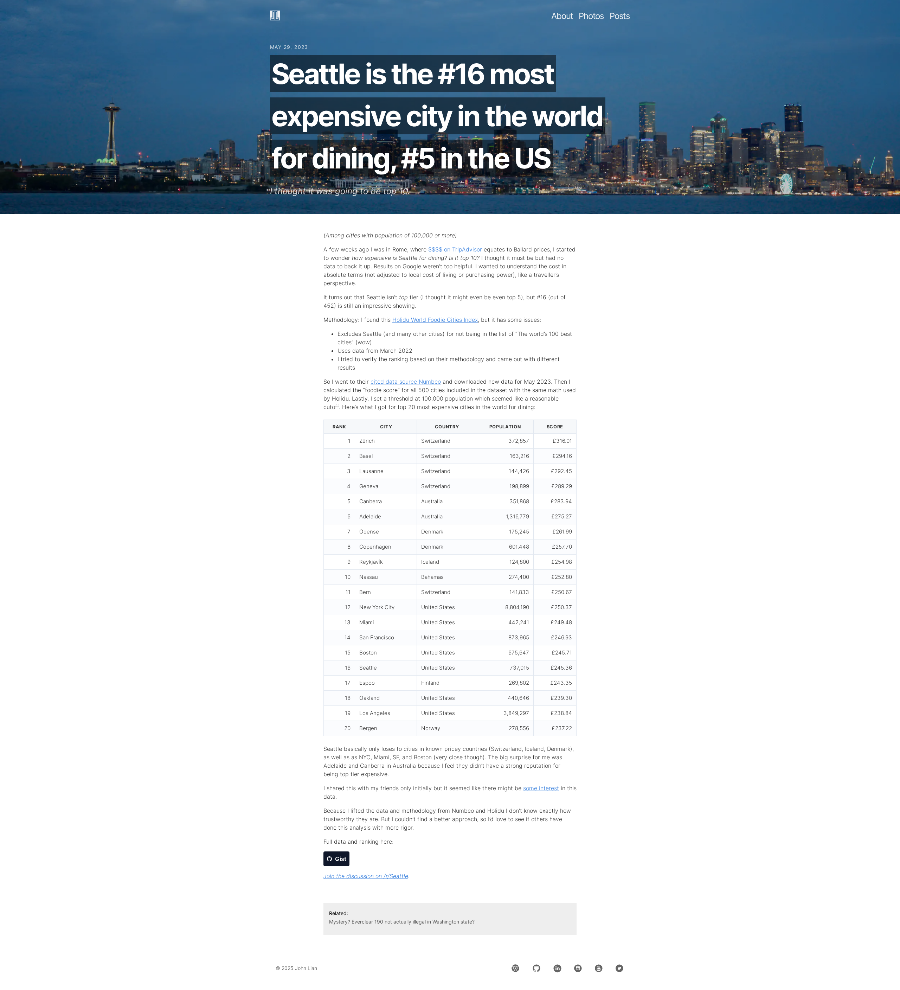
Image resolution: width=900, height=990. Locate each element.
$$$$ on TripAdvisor (455, 249)
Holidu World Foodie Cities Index (435, 319)
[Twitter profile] (619, 968)
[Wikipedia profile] (515, 968)
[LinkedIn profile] (557, 968)
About (562, 16)
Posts (620, 16)
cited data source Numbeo (406, 381)
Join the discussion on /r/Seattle (365, 876)
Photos (591, 16)
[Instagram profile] (578, 968)
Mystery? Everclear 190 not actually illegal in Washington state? (402, 922)
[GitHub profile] (536, 968)
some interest (541, 788)
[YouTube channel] (598, 968)
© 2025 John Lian (296, 968)
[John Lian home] (275, 16)
